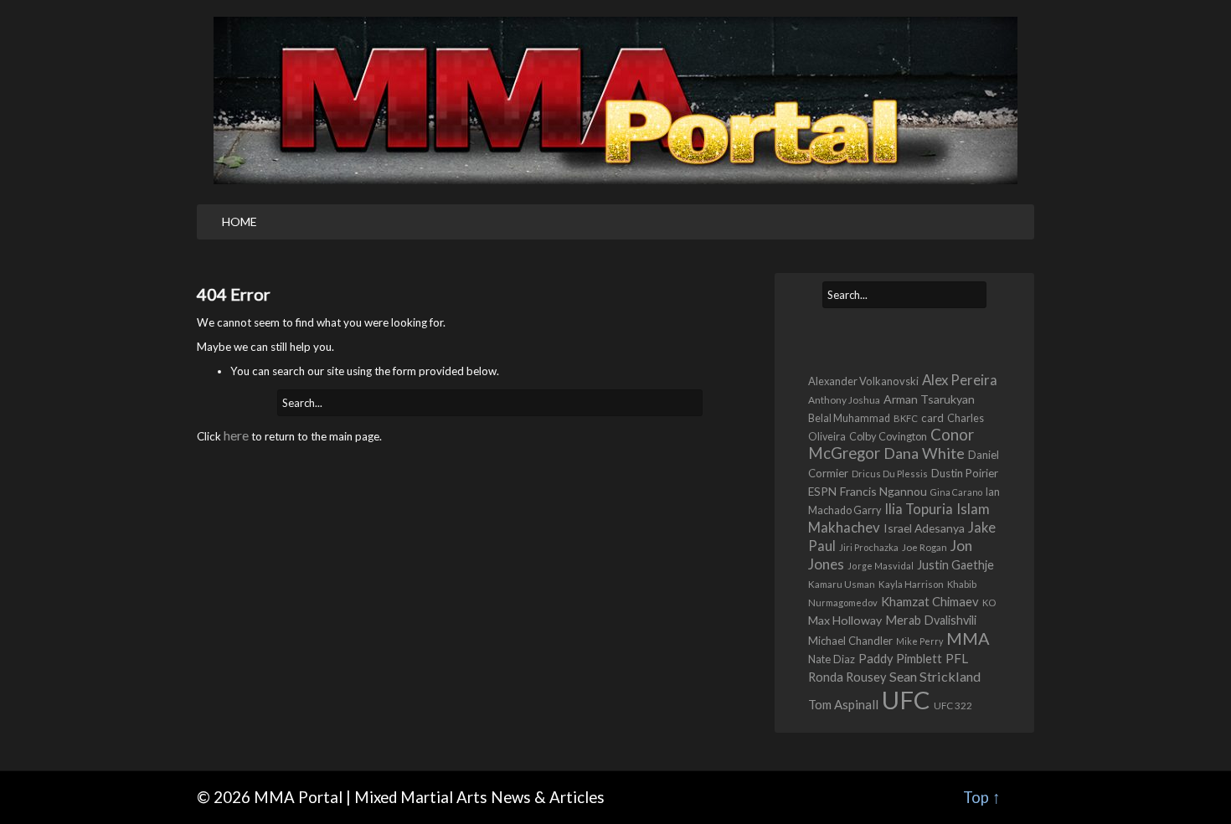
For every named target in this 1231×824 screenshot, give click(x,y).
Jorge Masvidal (880, 565)
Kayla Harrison (911, 584)
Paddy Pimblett (900, 658)
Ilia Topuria (918, 509)
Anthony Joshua (844, 400)
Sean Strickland (935, 676)
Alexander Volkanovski (863, 381)
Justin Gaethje (955, 565)
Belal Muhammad (849, 418)
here (236, 435)
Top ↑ (982, 797)
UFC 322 (953, 705)
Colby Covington (888, 436)
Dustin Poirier (964, 473)
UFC (906, 699)
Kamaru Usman (841, 584)
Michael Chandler (850, 640)
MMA (968, 638)
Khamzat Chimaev (930, 601)
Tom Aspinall (843, 704)
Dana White (924, 453)
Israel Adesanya (924, 528)
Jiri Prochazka (869, 547)
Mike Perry (919, 641)
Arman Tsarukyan (929, 399)
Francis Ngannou (883, 491)
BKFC (906, 418)
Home (239, 221)
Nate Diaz (831, 659)
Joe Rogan (924, 547)
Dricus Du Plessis (890, 473)
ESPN (822, 491)
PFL (956, 658)
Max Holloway (845, 620)
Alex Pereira (959, 380)
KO (989, 602)
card (932, 418)
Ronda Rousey (847, 677)
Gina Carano (956, 492)
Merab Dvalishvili (930, 620)
